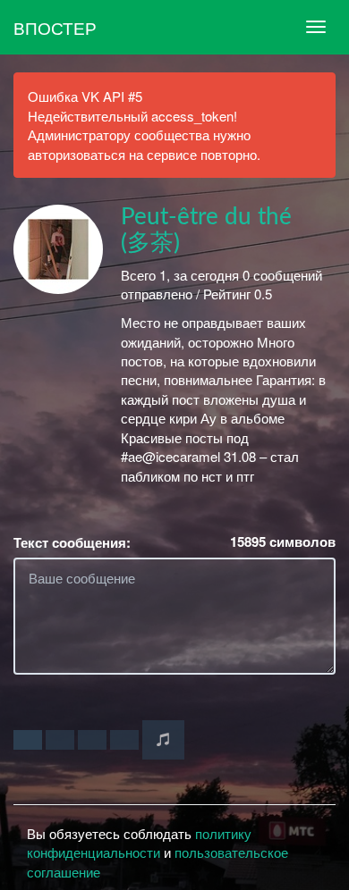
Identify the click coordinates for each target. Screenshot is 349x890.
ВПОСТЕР (55, 27)
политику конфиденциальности (139, 842)
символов (283, 542)
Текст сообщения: (72, 542)
